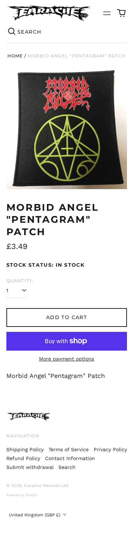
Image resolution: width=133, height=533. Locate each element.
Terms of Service (69, 449)
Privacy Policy (110, 449)
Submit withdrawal (30, 467)
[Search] (12, 31)
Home (15, 55)
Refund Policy (23, 458)
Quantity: (20, 280)
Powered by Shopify (22, 495)
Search (67, 467)
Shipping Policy (25, 449)
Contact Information (70, 458)
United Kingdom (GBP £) (35, 514)
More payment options (66, 359)
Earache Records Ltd (46, 485)
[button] (121, 13)
